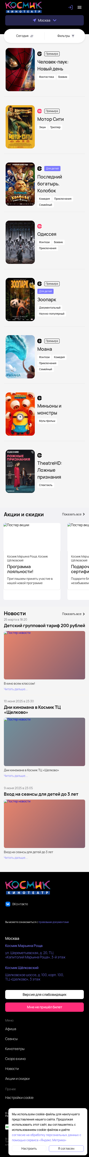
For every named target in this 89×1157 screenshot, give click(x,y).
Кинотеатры (14, 1048)
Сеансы (11, 1038)
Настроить (29, 1148)
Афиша (10, 1028)
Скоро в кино (15, 1058)
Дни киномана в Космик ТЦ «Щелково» (32, 710)
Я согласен (66, 1148)
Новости (12, 1068)
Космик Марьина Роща (24, 945)
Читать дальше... (16, 689)
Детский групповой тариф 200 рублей (44, 625)
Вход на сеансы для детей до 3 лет (41, 794)
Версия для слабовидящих (45, 994)
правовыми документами (53, 922)
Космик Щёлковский (21, 967)
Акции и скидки (17, 1078)
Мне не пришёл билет (44, 1007)
